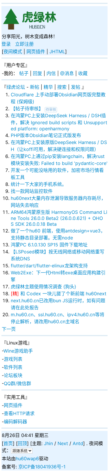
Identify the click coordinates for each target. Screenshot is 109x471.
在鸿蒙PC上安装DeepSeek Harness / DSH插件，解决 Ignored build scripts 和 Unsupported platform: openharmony (59, 122)
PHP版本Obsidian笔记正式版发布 (46, 135)
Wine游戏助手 (18, 351)
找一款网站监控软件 (32, 191)
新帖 (34, 87)
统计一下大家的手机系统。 (39, 184)
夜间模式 (12, 51)
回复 (37, 73)
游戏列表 (13, 359)
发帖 (75, 87)
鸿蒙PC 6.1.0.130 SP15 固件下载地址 (49, 245)
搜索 (62, 87)
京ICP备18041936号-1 (41, 467)
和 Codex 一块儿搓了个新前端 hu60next (63, 293)
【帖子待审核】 (27, 108)
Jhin (48, 443)
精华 (48, 87)
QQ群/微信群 (17, 383)
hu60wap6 (27, 458)
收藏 (82, 73)
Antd (78, 443)
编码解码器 (15, 421)
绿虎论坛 (15, 87)
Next (63, 443)
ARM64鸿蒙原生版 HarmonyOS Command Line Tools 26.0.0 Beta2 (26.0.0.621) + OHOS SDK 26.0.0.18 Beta (59, 218)
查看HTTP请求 (19, 413)
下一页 (9, 329)
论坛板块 (13, 375)
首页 (8, 443)
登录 (6, 44)
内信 (51, 73)
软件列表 (13, 367)
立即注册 (24, 44)
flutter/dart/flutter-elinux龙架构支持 (49, 266)
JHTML (57, 51)
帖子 (23, 73)
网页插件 (35, 51)
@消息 (67, 73)
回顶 (22, 443)
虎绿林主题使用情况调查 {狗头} (43, 286)
